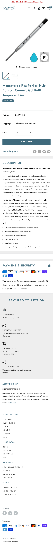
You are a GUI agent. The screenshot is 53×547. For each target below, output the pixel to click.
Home (5, 447)
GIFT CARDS (7, 478)
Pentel (5, 426)
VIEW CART (6, 471)
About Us (6, 450)
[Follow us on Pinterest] (16, 513)
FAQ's (4, 457)
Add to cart (26, 142)
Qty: (4, 132)
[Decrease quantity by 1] (17, 132)
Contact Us (7, 454)
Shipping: (6, 124)
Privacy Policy (9, 494)
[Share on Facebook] (34, 152)
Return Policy (9, 491)
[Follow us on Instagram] (10, 513)
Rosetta (6, 434)
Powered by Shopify (10, 542)
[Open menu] (29, 8)
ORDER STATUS (8, 474)
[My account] (39, 8)
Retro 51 (6, 430)
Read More (12, 402)
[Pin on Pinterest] (39, 152)
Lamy (4, 437)
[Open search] (34, 8)
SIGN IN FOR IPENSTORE (12, 467)
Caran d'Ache (8, 423)
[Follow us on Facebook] (4, 513)
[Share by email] (49, 152)
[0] (48, 8)
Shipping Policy (9, 488)
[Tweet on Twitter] (44, 152)
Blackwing (7, 419)
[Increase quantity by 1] (30, 132)
